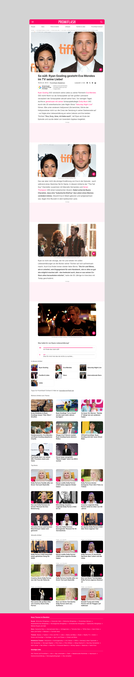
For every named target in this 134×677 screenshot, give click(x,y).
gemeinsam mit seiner (54, 101)
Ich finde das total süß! (51, 349)
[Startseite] (67, 21)
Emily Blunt (83, 101)
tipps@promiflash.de (66, 390)
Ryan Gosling (43, 93)
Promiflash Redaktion (57, 83)
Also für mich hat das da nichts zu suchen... (58, 356)
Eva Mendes (91, 93)
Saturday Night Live (84, 104)
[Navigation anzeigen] (32, 22)
